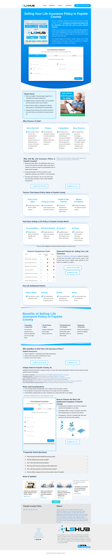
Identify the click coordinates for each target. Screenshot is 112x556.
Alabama (59, 509)
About (60, 5)
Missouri (81, 514)
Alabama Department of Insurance (56, 376)
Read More (27, 496)
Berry (27, 509)
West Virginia (80, 520)
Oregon (83, 517)
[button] (58, 104)
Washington (73, 520)
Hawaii (77, 511)
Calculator (69, 5)
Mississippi (76, 514)
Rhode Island (66, 518)
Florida (69, 511)
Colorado (81, 509)
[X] (35, 539)
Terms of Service (39, 537)
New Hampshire (69, 515)
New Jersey (76, 515)
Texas (58, 520)
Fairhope (68, 381)
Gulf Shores (73, 381)
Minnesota (70, 514)
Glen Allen (35, 509)
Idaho (80, 511)
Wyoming (59, 522)
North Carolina (62, 517)
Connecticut (59, 511)
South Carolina (72, 518)
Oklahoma (78, 517)
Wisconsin (85, 520)
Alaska (62, 509)
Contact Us (38, 533)
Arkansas (71, 509)
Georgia (73, 511)
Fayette (30, 509)
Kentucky (69, 512)
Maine (78, 512)
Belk (24, 509)
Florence (80, 381)
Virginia (69, 520)
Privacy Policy (39, 535)
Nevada (63, 515)
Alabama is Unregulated (63, 374)
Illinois (83, 511)
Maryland (82, 512)
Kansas (65, 512)
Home (44, 5)
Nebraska (59, 515)
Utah (61, 520)
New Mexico (82, 515)
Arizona (66, 509)
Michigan (66, 514)
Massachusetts (60, 514)
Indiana (58, 512)
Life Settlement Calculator (68, 256)
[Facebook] (36, 539)
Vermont (65, 520)
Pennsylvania (60, 518)
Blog (38, 531)
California (76, 509)
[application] (55, 5)
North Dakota (70, 517)
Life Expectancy (29, 379)
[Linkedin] (38, 539)
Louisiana (74, 512)
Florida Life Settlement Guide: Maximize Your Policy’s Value (30, 492)
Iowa (61, 512)
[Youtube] (40, 539)
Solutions (52, 5)
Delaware (65, 511)
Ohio (74, 517)
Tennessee (85, 518)
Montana (86, 514)
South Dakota (80, 518)
